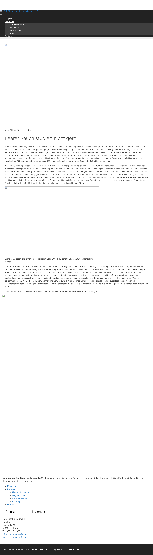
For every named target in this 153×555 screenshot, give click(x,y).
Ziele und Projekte (17, 24)
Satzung (13, 33)
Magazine (9, 19)
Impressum (58, 549)
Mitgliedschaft (15, 27)
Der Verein (9, 21)
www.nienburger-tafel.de (14, 537)
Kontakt (8, 36)
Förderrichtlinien (16, 30)
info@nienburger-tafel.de (14, 534)
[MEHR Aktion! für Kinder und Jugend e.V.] (19, 11)
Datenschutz (73, 549)
